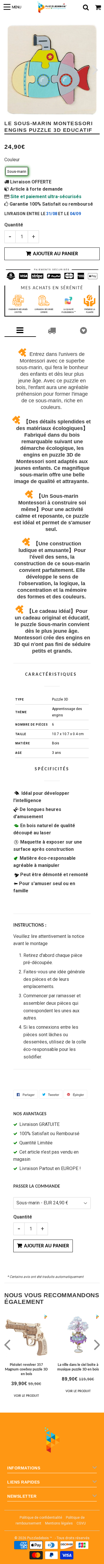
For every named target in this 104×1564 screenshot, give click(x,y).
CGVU (81, 1523)
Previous (9, 69)
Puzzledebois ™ (39, 1538)
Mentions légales (59, 1523)
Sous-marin (16, 171)
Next (94, 69)
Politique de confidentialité (41, 1518)
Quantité (13, 225)
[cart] (98, 7)
